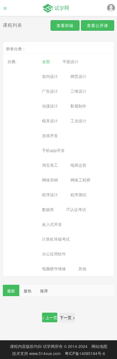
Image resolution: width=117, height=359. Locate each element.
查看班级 (65, 25)
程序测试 (78, 194)
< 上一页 (49, 317)
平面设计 (70, 61)
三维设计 (78, 91)
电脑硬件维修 (54, 268)
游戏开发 (50, 135)
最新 (11, 291)
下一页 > (67, 317)
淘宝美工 (50, 165)
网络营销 (50, 180)
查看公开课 (97, 25)
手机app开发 (53, 150)
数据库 (48, 209)
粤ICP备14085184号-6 (85, 353)
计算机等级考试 (56, 239)
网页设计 (78, 76)
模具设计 (50, 120)
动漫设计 (50, 106)
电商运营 (78, 165)
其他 (82, 268)
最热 (28, 291)
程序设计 (50, 194)
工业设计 (78, 120)
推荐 (44, 291)
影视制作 (78, 106)
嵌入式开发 (52, 224)
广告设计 (50, 91)
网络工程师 (80, 180)
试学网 (49, 346)
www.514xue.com (45, 353)
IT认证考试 (76, 209)
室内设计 (50, 76)
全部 (46, 61)
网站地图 (99, 346)
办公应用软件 (54, 254)
